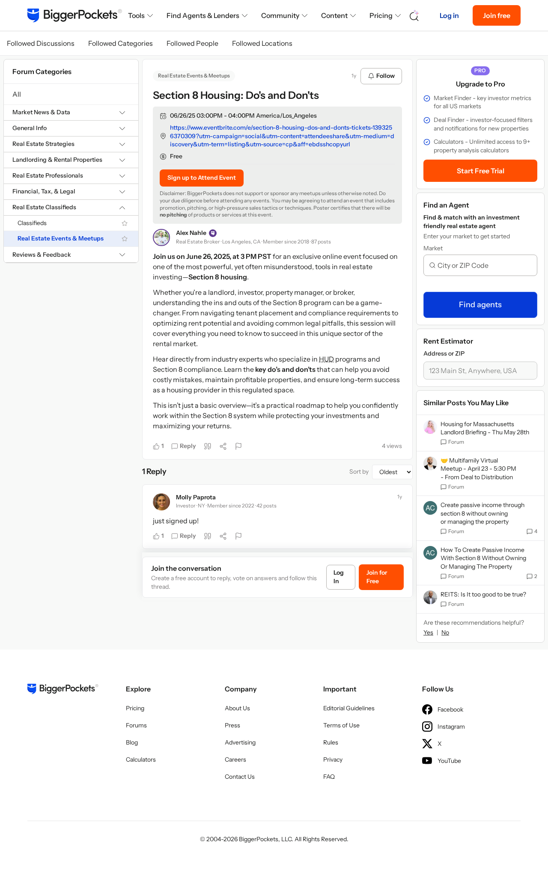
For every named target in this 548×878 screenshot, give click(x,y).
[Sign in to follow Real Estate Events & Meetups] (124, 239)
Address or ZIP (444, 353)
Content (334, 15)
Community (280, 15)
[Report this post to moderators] (238, 446)
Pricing (381, 15)
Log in (449, 15)
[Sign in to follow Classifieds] (124, 223)
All (16, 94)
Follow (385, 76)
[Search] (414, 15)
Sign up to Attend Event (201, 177)
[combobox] (484, 265)
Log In (339, 577)
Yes (428, 632)
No (445, 632)
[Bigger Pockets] (74, 15)
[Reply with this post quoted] (207, 446)
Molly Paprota (196, 497)
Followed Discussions (40, 43)
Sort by (359, 471)
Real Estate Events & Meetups (61, 239)
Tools (136, 15)
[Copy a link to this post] (223, 446)
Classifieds (32, 223)
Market (433, 248)
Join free (496, 15)
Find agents (480, 304)
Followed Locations (262, 43)
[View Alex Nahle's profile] (161, 237)
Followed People (192, 43)
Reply (188, 446)
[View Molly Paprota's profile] (161, 501)
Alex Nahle (191, 233)
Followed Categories (120, 43)
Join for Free (376, 577)
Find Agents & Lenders (203, 15)
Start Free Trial (480, 170)
